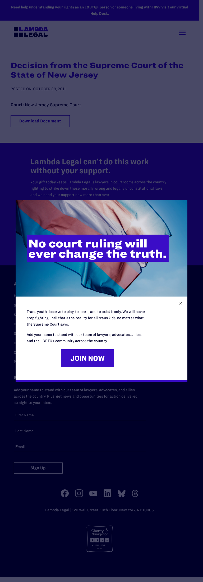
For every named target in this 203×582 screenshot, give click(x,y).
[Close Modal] (180, 303)
